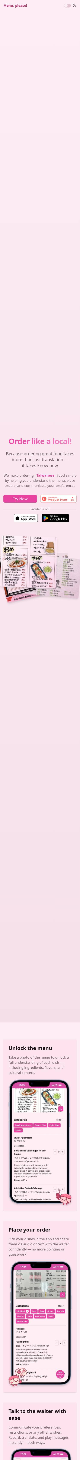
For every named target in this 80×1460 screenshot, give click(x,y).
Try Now (20, 498)
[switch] (67, 5)
